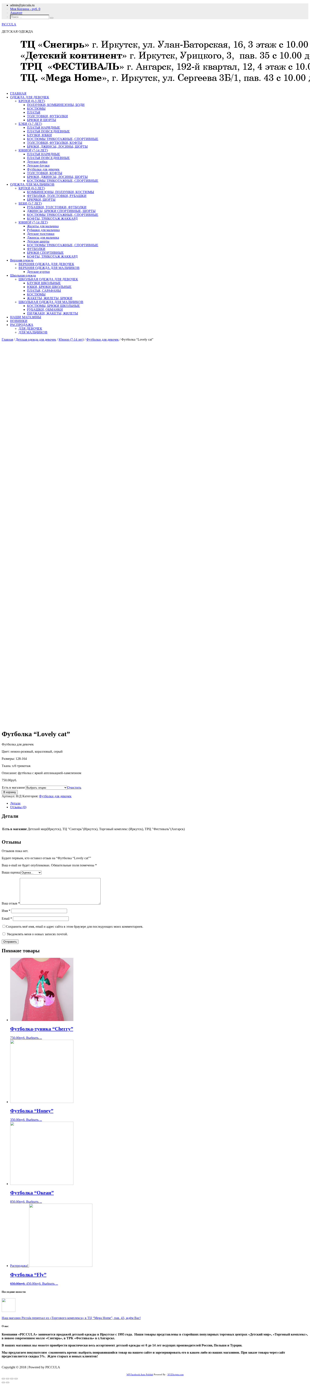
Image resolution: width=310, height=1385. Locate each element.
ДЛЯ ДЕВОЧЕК (30, 328)
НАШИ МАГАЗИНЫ (25, 317)
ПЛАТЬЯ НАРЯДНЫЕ (43, 127)
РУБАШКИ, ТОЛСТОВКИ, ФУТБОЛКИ (56, 207)
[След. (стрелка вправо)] (7, 1382)
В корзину (9, 792)
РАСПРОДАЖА (21, 325)
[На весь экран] (11, 1378)
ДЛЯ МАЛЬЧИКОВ (33, 332)
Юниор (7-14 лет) (71, 339)
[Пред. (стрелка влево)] (3, 1382)
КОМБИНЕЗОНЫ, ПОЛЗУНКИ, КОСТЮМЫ (60, 192)
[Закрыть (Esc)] (3, 1378)
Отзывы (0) (18, 807)
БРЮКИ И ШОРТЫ (41, 120)
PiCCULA (9, 24)
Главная (7, 339)
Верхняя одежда (21, 260)
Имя (6, 911)
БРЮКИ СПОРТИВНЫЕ (45, 252)
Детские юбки (37, 161)
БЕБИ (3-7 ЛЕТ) (30, 203)
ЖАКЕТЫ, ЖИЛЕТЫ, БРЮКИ (49, 298)
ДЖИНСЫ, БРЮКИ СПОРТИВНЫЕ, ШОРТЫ (61, 211)
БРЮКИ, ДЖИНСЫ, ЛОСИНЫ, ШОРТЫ (57, 146)
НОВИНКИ (18, 321)
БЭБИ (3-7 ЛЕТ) (30, 124)
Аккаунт (16, 13)
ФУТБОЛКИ (36, 249)
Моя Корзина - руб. (25, 9)
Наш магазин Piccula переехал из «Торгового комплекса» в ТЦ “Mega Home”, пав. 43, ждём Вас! (71, 1318)
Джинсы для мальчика (43, 237)
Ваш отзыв (11, 903)
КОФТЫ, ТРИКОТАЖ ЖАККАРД (52, 218)
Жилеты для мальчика (43, 226)
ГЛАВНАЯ (18, 93)
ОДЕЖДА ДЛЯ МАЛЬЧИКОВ (32, 184)
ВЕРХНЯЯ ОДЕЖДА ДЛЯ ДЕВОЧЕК (46, 264)
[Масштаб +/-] (16, 1378)
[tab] (159, 803)
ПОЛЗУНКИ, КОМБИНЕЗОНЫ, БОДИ (56, 105)
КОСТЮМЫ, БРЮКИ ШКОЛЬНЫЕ (53, 306)
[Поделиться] (7, 1378)
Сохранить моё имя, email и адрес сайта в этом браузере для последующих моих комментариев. (74, 926)
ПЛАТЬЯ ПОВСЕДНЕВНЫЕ (48, 131)
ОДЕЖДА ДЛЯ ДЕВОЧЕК (29, 97)
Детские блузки (38, 165)
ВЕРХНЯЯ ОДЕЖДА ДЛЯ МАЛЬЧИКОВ (49, 268)
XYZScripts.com (175, 1374)
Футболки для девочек (43, 169)
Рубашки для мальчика (43, 230)
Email (7, 918)
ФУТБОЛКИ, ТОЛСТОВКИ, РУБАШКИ (56, 196)
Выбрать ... (34, 1038)
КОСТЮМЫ (36, 108)
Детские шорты (38, 241)
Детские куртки (38, 271)
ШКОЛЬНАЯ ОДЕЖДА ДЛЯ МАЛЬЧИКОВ (51, 302)
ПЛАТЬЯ (33, 112)
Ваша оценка (11, 872)
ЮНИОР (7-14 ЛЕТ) (33, 150)
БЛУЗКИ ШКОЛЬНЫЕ (44, 283)
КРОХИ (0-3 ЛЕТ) (32, 101)
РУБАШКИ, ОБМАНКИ (45, 309)
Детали (15, 803)
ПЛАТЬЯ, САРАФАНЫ (44, 290)
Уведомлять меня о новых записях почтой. (37, 934)
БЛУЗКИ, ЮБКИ (39, 135)
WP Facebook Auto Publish (140, 1374)
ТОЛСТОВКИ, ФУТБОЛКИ (47, 116)
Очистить (74, 787)
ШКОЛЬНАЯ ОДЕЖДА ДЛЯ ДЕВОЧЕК (48, 279)
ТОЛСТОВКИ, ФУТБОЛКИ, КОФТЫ (54, 143)
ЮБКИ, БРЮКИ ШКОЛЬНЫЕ (49, 287)
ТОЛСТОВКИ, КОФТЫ (44, 173)
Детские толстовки (40, 234)
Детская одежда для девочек (36, 339)
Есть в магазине (13, 787)
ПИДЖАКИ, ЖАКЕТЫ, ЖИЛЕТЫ (52, 313)
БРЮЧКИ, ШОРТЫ (41, 199)
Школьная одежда (23, 275)
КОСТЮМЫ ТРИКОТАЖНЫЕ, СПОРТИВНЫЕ (62, 139)
